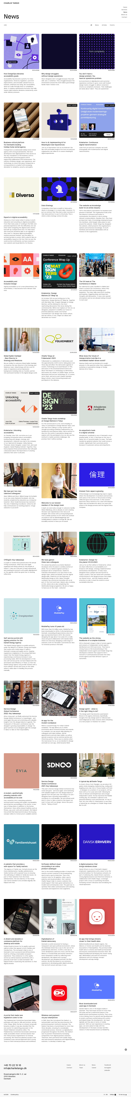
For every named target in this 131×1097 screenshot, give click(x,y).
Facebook (107, 1065)
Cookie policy (15, 1094)
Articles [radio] (104, 25)
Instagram (107, 1068)
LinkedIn (107, 1070)
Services (124, 10)
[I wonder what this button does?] (125, 1049)
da (104, 1094)
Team (81, 1068)
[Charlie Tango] (11, 3)
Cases (125, 7)
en (107, 1094)
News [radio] (97, 25)
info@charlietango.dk (15, 1068)
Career (94, 1068)
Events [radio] (112, 25)
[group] (97, 25)
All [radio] (91, 25)
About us (124, 14)
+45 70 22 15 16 (12, 1065)
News (125, 12)
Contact (124, 17)
